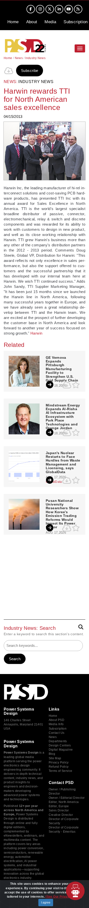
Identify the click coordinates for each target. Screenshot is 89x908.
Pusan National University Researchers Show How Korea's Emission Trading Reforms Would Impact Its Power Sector (62, 514)
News (19, 58)
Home (13, 22)
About (31, 22)
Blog (52, 754)
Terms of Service (60, 771)
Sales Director (59, 810)
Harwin (36, 333)
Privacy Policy (59, 762)
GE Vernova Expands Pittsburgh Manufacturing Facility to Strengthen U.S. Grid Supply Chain (62, 369)
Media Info (56, 724)
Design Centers (60, 745)
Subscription (76, 22)
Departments (58, 741)
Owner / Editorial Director (67, 798)
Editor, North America (64, 802)
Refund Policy (59, 766)
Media (50, 22)
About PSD (56, 720)
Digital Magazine (61, 749)
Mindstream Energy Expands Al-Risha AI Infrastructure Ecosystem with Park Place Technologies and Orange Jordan (63, 416)
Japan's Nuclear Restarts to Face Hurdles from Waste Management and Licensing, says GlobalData (63, 462)
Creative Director (61, 815)
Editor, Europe (59, 806)
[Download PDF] (9, 71)
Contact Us (57, 733)
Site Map (55, 758)
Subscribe (29, 70)
